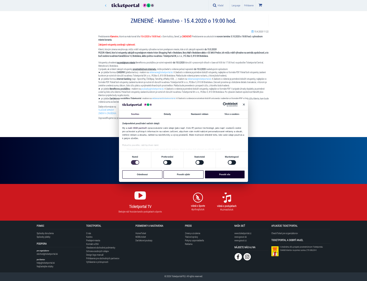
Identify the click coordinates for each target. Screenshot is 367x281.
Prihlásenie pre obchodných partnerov (102, 258)
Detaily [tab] (167, 114)
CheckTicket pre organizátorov (284, 233)
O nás (88, 233)
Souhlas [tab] (135, 114)
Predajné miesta (93, 240)
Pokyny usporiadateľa (194, 240)
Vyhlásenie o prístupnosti (97, 261)
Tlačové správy (191, 236)
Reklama (188, 243)
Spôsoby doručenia (45, 233)
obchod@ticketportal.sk (47, 253)
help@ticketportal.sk (46, 262)
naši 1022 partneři (137, 128)
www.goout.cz (240, 240)
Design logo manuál (94, 254)
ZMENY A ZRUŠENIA (107, 113)
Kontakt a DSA (92, 243)
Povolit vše (224, 174)
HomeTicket (140, 233)
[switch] (167, 162)
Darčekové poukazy (143, 240)
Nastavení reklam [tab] (199, 114)
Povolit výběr (183, 174)
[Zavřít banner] (244, 105)
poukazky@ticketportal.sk (152, 88)
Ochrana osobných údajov (97, 251)
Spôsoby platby (43, 236)
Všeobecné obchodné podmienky (100, 247)
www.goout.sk (240, 236)
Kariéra (89, 236)
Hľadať (220, 5)
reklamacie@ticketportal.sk (161, 72)
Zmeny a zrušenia (192, 233)
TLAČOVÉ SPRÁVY (106, 109)
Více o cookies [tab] (232, 114)
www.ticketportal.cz (242, 233)
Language (236, 5)
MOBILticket (140, 236)
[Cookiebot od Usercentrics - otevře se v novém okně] (225, 104)
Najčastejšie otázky (45, 266)
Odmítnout (142, 174)
